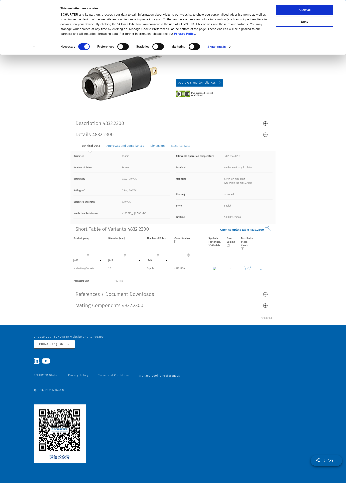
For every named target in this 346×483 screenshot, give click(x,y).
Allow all (305, 10)
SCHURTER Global (46, 375)
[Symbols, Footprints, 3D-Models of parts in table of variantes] (199, 94)
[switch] (123, 46)
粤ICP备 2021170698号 (49, 390)
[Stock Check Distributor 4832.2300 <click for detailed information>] (247, 268)
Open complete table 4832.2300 (242, 230)
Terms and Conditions (114, 375)
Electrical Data (180, 146)
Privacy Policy (184, 33)
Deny (304, 21)
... (260, 238)
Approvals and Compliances (197, 82)
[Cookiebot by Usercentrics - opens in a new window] (33, 47)
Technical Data (90, 146)
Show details (216, 46)
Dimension (157, 146)
